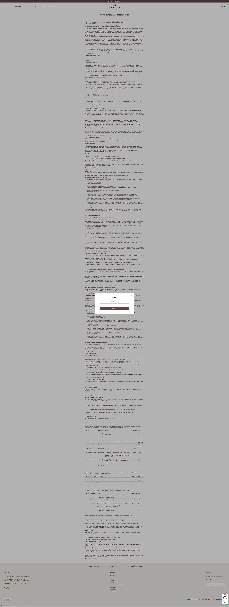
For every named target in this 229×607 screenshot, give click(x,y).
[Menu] (227, 594)
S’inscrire (114, 308)
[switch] (225, 602)
